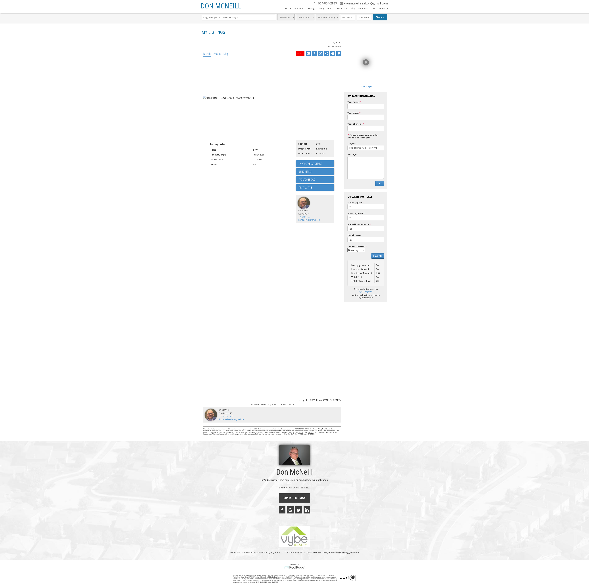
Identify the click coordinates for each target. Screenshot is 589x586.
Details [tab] (207, 53)
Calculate (377, 255)
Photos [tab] (217, 53)
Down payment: (355, 213)
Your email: (353, 113)
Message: (352, 154)
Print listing (305, 187)
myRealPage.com (366, 291)
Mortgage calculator (316, 180)
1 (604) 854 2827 (304, 216)
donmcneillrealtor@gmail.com (309, 219)
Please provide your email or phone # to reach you (362, 136)
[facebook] (282, 509)
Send (379, 183)
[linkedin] (307, 509)
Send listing (305, 171)
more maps (366, 86)
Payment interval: (356, 246)
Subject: (351, 143)
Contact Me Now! (294, 497)
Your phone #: (354, 123)
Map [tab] (226, 53)
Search (380, 17)
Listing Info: (217, 144)
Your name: (353, 101)
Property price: (355, 202)
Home (288, 8)
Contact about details (310, 163)
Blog (353, 8)
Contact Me (342, 8)
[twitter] (298, 509)
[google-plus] (290, 509)
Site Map (383, 8)
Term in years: (354, 235)
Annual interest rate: (358, 224)
